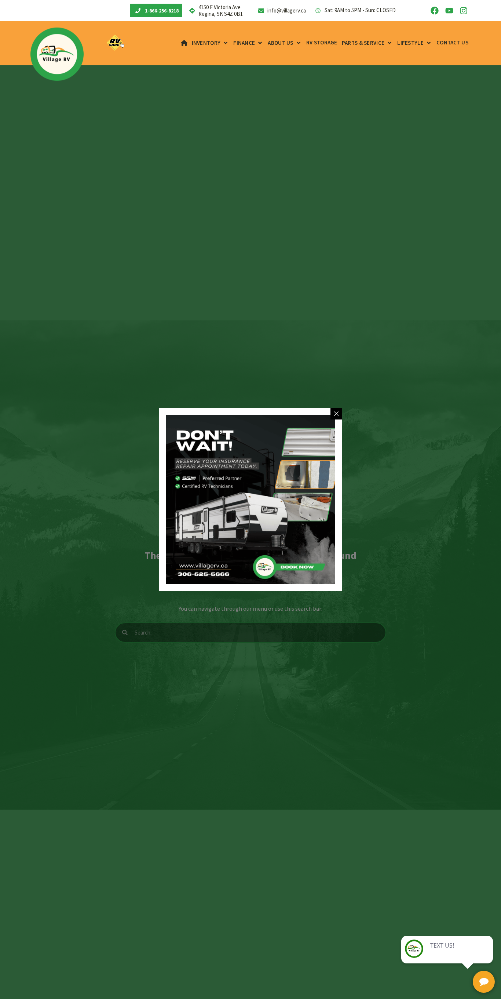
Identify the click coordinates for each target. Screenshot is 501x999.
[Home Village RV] (184, 43)
